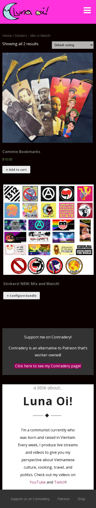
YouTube (38, 482)
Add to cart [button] (18, 169)
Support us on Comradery (30, 499)
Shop (81, 499)
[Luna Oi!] (25, 21)
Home (7, 35)
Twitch (60, 482)
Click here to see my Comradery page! (48, 365)
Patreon (64, 499)
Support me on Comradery (47, 337)
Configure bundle (23, 295)
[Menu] (87, 10)
